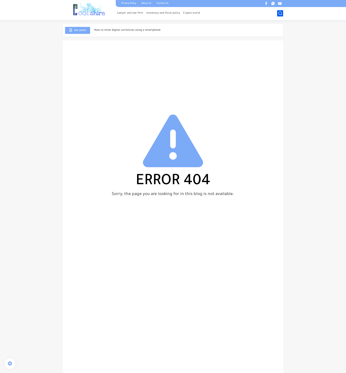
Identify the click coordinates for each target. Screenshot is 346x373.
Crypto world (191, 13)
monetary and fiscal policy (163, 13)
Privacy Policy (128, 3)
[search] (280, 13)
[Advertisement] (173, 75)
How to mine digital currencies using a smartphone (127, 30)
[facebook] (266, 3)
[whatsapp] (273, 3)
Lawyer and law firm (130, 13)
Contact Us (163, 3)
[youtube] (279, 3)
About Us (146, 3)
